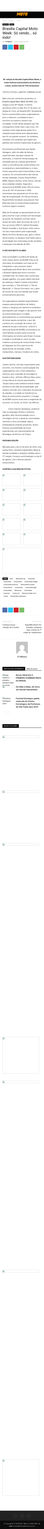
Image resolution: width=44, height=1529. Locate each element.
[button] (4, 15)
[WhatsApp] (21, 47)
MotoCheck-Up (20, 579)
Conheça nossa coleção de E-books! (10, 626)
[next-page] (7, 712)
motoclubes (28, 590)
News (19, 21)
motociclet (31, 579)
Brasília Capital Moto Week (13, 101)
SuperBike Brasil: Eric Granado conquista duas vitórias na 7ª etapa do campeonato (32, 629)
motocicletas (18, 581)
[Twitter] (10, 47)
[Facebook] (4, 47)
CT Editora (8, 42)
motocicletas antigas (30, 581)
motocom (7, 593)
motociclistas (8, 590)
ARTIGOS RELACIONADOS (14, 669)
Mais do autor (32, 669)
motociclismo (8, 587)
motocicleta (7, 581)
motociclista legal (30, 587)
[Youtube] (28, 1515)
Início (4, 21)
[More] (27, 47)
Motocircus (18, 590)
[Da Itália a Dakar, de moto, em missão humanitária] (8, 689)
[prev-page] (4, 712)
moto (11, 579)
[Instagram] (22, 1515)
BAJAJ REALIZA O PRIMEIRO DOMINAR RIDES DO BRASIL (28, 678)
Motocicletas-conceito (28, 584)
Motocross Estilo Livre (29, 593)
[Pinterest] (16, 47)
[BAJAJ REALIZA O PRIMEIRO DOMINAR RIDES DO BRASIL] (8, 680)
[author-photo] (22, 653)
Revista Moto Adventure (18, 596)
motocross (16, 593)
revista (6, 596)
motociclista (19, 587)
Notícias (11, 21)
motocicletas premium (11, 584)
